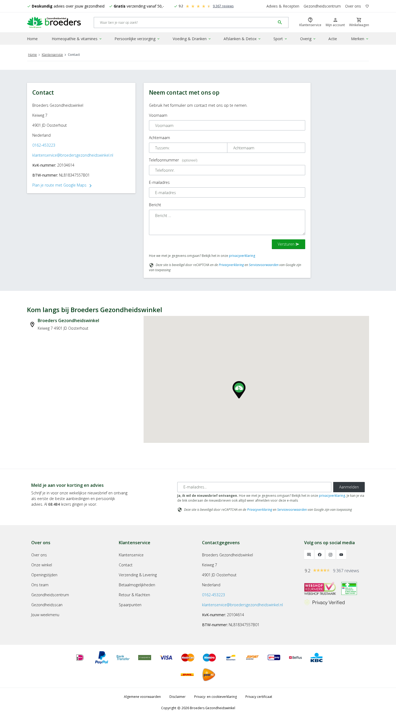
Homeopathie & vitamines (77, 38)
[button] (239, 389)
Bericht (155, 204)
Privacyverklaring (231, 265)
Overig (308, 38)
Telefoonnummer (173, 160)
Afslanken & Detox (242, 38)
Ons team (39, 584)
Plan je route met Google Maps (62, 185)
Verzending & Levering (138, 574)
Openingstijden (44, 574)
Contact (126, 564)
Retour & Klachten (134, 594)
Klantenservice (52, 54)
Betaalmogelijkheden (137, 584)
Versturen (288, 244)
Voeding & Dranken (192, 38)
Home (32, 38)
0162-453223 (43, 145)
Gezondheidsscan (46, 604)
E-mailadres (159, 182)
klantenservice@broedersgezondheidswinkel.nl (72, 155)
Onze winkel (41, 564)
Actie (332, 38)
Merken (360, 38)
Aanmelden (349, 487)
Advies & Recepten (282, 6)
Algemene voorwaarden (142, 696)
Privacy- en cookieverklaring (215, 696)
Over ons (353, 6)
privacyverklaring (242, 255)
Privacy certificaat (258, 696)
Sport (280, 38)
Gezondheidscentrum (322, 6)
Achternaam (159, 137)
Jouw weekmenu (45, 614)
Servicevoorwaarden (264, 265)
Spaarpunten (130, 604)
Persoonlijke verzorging (137, 38)
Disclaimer (177, 696)
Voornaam (158, 115)
